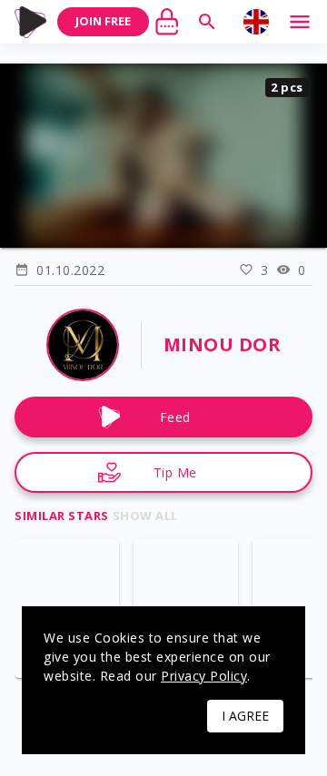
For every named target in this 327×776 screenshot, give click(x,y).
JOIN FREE (103, 21)
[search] (207, 22)
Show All (145, 515)
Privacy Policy (204, 675)
